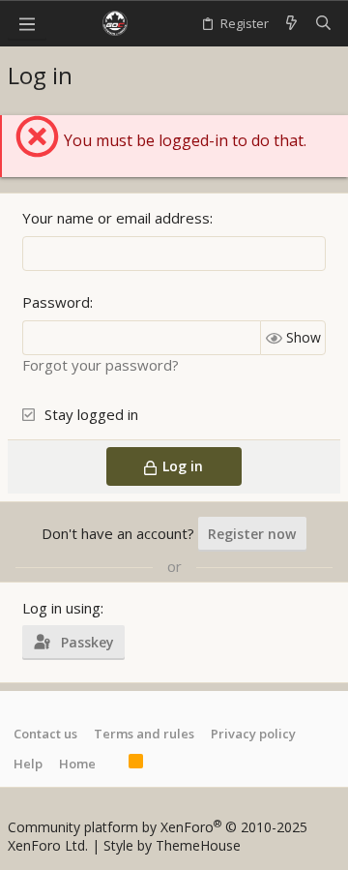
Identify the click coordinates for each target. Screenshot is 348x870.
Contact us (45, 733)
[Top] (112, 763)
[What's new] (291, 23)
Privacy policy (253, 733)
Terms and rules (144, 733)
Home (77, 763)
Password (56, 302)
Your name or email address (116, 217)
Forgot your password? (100, 365)
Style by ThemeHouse (172, 845)
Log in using (61, 607)
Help (28, 763)
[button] (27, 23)
